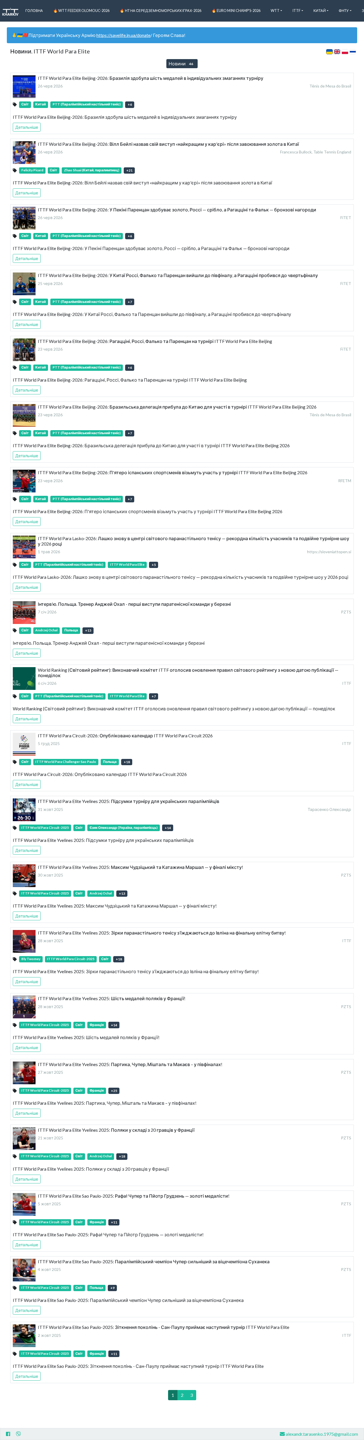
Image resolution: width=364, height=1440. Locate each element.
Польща (71, 630)
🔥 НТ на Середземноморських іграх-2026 (160, 10)
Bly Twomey (30, 959)
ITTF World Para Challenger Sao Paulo (65, 761)
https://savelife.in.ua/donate (123, 35)
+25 (114, 1091)
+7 (130, 302)
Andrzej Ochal (46, 630)
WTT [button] (275, 10)
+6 (130, 104)
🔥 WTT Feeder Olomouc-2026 (81, 10)
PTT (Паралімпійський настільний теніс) (87, 104)
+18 (127, 762)
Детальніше (26, 127)
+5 (154, 565)
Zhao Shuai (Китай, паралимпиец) (91, 170)
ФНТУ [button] (344, 10)
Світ (25, 104)
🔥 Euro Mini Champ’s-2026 (236, 10)
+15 (88, 630)
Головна (34, 10)
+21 (129, 170)
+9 (112, 1288)
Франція (97, 1025)
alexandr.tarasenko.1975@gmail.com (322, 1434)
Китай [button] (319, 10)
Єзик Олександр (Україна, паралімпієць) (124, 827)
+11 (114, 1222)
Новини (181, 63)
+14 (168, 828)
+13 (122, 893)
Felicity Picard (32, 170)
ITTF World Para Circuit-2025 (45, 827)
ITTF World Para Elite (127, 564)
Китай (40, 104)
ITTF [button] (296, 10)
